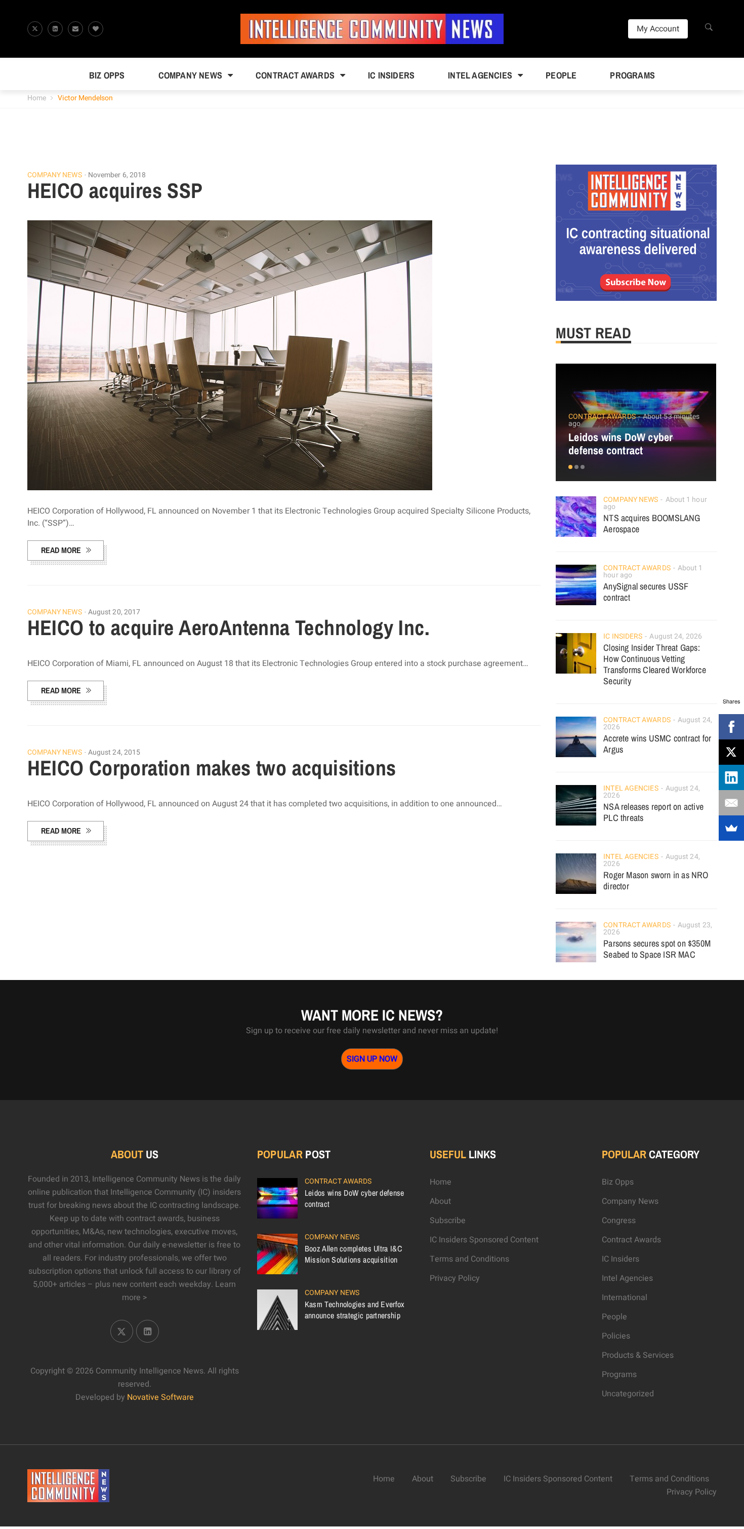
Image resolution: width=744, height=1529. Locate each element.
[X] (731, 752)
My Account (658, 29)
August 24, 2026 (675, 636)
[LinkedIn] (731, 777)
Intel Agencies (480, 75)
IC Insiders (391, 75)
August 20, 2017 (114, 612)
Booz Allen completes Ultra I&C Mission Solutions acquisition (353, 1254)
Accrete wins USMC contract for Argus (657, 744)
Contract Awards (295, 75)
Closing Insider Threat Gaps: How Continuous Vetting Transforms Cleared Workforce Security (654, 664)
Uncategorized (628, 1394)
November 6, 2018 (117, 175)
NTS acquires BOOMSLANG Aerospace (651, 523)
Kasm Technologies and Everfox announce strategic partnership (355, 1310)
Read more (61, 550)
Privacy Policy (455, 1278)
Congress (619, 1220)
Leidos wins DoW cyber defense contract (620, 443)
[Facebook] (731, 726)
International (624, 1297)
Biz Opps (107, 75)
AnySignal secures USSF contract (645, 592)
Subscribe (448, 1220)
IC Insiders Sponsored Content (484, 1240)
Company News (190, 75)
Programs (632, 75)
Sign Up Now (372, 1059)
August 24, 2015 (114, 752)
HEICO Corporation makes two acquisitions (211, 768)
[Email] (731, 802)
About (440, 1201)
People (561, 75)
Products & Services (638, 1355)
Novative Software (160, 1397)
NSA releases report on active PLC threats (653, 812)
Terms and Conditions (469, 1259)
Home (36, 98)
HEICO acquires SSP (115, 190)
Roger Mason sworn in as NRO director (655, 880)
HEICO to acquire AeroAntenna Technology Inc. (228, 627)
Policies (616, 1336)
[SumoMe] (731, 828)
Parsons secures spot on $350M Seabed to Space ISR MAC (657, 949)
